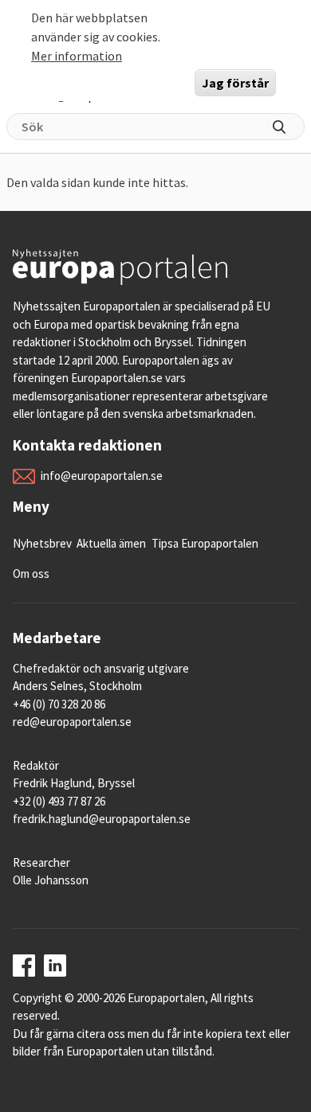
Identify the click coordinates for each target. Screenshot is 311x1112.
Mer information (76, 56)
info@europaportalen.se (102, 475)
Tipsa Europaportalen (205, 543)
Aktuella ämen (111, 543)
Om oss (31, 573)
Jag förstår (235, 83)
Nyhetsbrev (42, 543)
